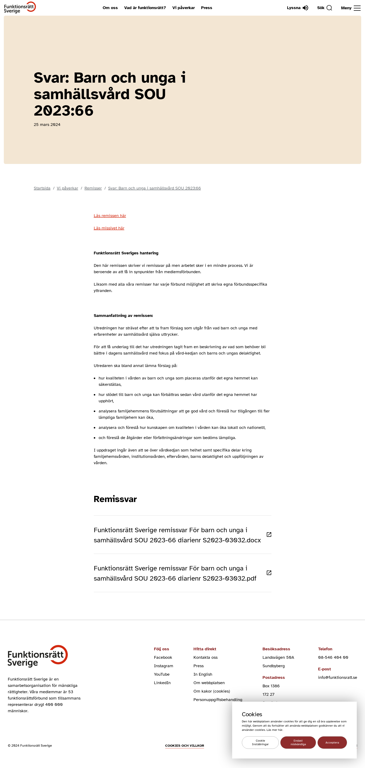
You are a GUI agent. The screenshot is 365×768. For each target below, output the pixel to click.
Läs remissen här (110, 215)
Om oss (110, 7)
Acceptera (332, 742)
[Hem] (20, 7)
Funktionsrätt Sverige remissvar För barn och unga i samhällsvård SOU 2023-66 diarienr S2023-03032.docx (177, 535)
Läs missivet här (109, 228)
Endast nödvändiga (298, 742)
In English (202, 674)
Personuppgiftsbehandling (217, 699)
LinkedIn (162, 682)
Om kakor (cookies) (211, 691)
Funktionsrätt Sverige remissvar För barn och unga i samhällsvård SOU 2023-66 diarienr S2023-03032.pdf (175, 573)
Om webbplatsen (209, 682)
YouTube (162, 674)
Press (206, 7)
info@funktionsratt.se (337, 677)
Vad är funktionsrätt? (145, 7)
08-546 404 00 (333, 657)
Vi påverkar (183, 7)
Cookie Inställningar (260, 742)
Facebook (163, 657)
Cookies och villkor (184, 745)
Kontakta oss (205, 657)
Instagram (163, 665)
